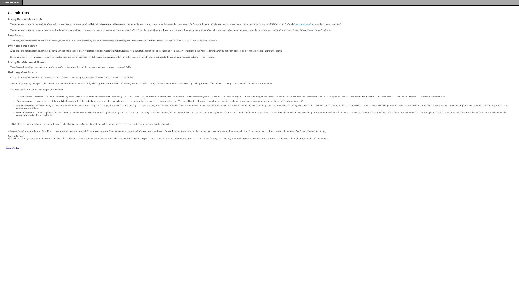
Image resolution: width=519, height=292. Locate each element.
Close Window (13, 148)
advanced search (304, 24)
